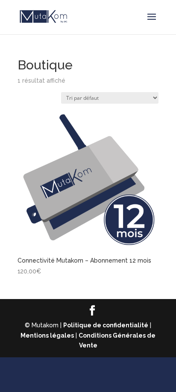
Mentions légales (47, 335)
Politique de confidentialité (105, 325)
